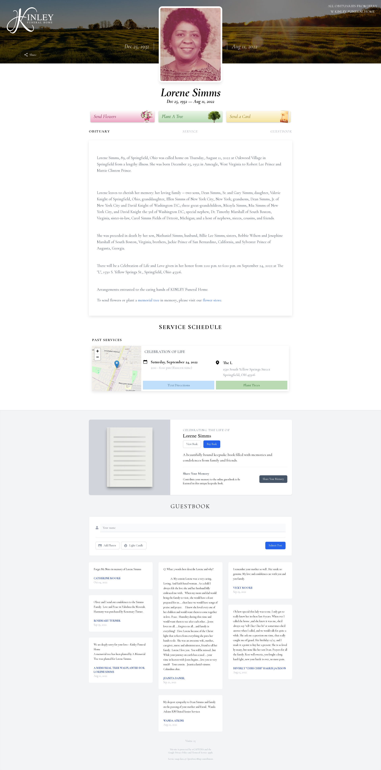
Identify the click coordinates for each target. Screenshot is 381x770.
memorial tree (148, 300)
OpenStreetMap (194, 759)
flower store (212, 300)
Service (190, 131)
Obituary (99, 131)
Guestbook (281, 131)
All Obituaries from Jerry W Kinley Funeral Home (352, 9)
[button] (116, 364)
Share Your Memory (273, 479)
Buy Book (212, 444)
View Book (192, 444)
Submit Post (275, 545)
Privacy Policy (181, 752)
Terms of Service (199, 752)
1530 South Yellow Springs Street (246, 369)
